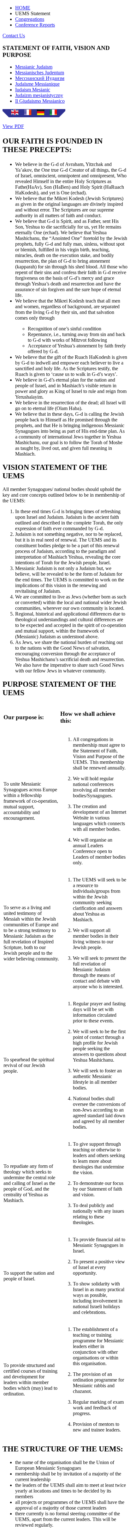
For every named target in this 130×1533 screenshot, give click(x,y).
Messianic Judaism (33, 67)
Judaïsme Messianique (37, 84)
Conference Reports (35, 25)
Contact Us (14, 35)
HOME (22, 7)
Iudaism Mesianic (32, 89)
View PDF (13, 126)
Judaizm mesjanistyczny (39, 95)
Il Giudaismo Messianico (40, 101)
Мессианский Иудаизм (39, 78)
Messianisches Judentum (39, 72)
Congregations (29, 19)
